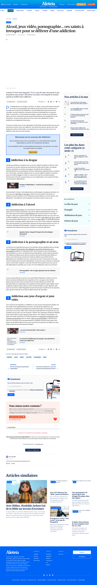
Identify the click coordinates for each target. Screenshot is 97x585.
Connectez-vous (39, 444)
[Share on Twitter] (53, 101)
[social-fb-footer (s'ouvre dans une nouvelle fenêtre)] (47, 575)
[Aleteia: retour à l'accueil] (48, 3)
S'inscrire (11, 394)
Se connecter (72, 4)
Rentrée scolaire (91, 10)
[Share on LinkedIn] (51, 101)
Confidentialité (81, 580)
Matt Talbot (41, 219)
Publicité (48, 564)
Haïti (75, 482)
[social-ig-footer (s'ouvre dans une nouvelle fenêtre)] (53, 575)
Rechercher (24, 4)
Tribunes (37, 10)
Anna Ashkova (21, 35)
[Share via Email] (56, 101)
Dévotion (15, 19)
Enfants (9, 482)
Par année (60, 554)
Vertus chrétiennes (56, 508)
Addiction (9, 357)
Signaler (13, 463)
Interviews (29, 10)
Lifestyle (52, 10)
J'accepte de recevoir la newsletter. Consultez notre (26, 390)
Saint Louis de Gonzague (39, 318)
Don (47, 562)
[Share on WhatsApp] (59, 101)
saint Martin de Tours (48, 217)
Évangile (68, 210)
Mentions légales (42, 580)
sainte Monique (30, 213)
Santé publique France (17, 210)
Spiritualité (69, 10)
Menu (3, 10)
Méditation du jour (73, 215)
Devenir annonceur (51, 580)
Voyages (76, 511)
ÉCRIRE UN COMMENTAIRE (33, 450)
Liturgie (53, 482)
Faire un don (33, 152)
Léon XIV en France (79, 10)
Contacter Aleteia (61, 580)
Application (48, 556)
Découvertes (60, 10)
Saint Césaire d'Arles (53, 6)
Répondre (8, 463)
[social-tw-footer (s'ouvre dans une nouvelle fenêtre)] (50, 575)
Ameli (20, 175)
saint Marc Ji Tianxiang (22, 194)
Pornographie (37, 357)
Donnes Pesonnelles (72, 580)
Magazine (48, 558)
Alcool (16, 357)
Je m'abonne (80, 4)
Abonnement (49, 560)
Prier (9, 10)
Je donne (90, 4)
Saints (44, 357)
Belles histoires (20, 10)
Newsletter (48, 554)
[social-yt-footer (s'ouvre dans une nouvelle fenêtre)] (44, 575)
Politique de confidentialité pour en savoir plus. (76, 244)
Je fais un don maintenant (16, 417)
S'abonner (82, 552)
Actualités (44, 10)
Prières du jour (71, 221)
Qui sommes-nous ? (32, 580)
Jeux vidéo (28, 357)
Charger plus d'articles (77, 135)
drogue (22, 357)
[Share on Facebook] (48, 101)
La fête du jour (71, 204)
